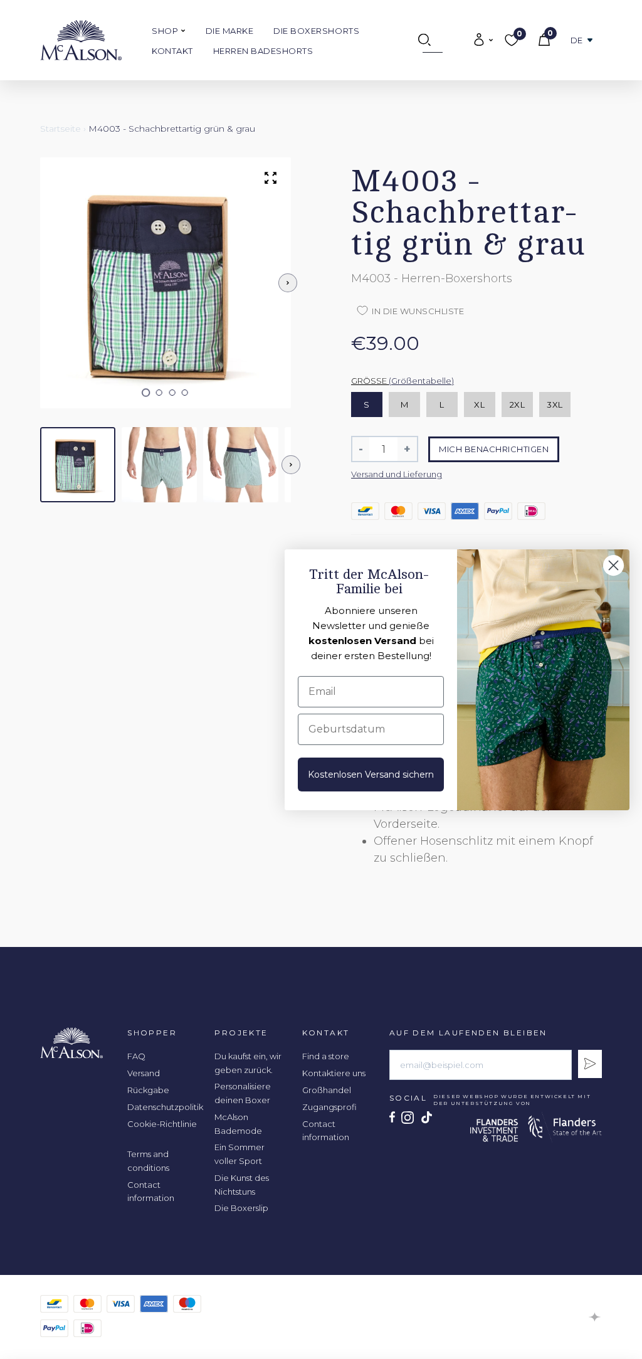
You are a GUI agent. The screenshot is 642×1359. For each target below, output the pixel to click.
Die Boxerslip (241, 1208)
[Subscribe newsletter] (590, 1064)
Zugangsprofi (329, 1107)
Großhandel (326, 1090)
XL (479, 404)
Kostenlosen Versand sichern (371, 774)
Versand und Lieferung (396, 474)
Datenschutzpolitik (165, 1107)
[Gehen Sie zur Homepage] (81, 40)
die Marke (230, 31)
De (577, 40)
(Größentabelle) (421, 381)
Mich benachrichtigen (494, 449)
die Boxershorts (316, 31)
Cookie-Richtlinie (162, 1124)
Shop (166, 31)
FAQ (136, 1056)
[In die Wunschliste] (561, 129)
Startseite (60, 128)
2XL (517, 404)
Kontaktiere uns (334, 1073)
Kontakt (172, 51)
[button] (146, 393)
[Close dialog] (613, 565)
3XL (555, 404)
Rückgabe (148, 1090)
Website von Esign (595, 1317)
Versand (143, 1073)
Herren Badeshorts (263, 51)
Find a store (325, 1056)
